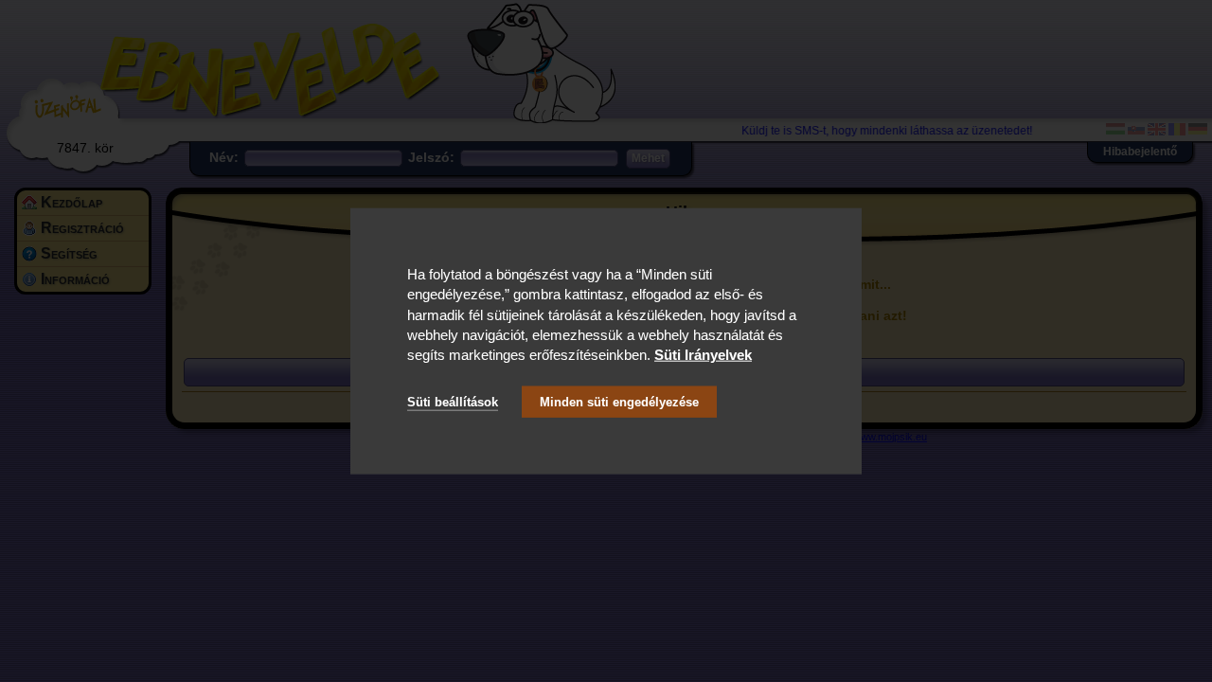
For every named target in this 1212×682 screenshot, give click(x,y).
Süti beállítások (452, 401)
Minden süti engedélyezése (619, 401)
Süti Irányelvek (703, 355)
